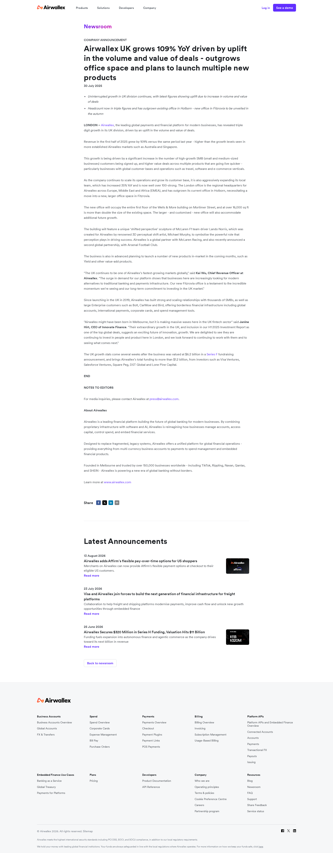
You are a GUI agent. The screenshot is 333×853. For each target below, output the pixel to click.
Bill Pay (94, 740)
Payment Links (151, 740)
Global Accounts (47, 728)
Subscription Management (210, 734)
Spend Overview (100, 722)
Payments (253, 744)
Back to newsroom (100, 663)
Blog (250, 781)
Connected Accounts (260, 732)
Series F (212, 354)
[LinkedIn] (294, 831)
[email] (117, 502)
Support (252, 799)
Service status (255, 811)
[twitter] (104, 502)
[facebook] (98, 502)
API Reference (151, 787)
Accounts (253, 738)
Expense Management (103, 734)
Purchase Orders (100, 746)
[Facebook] (282, 831)
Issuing (251, 762)
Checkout (148, 728)
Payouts (252, 756)
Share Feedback (257, 805)
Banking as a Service (49, 781)
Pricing (94, 781)
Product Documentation (156, 781)
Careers (199, 805)
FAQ (250, 793)
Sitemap (88, 831)
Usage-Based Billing (207, 740)
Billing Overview (204, 722)
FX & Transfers (46, 734)
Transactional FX (257, 750)
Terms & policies (204, 793)
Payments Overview (154, 722)
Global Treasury (46, 787)
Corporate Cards (100, 728)
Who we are (202, 781)
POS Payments (151, 746)
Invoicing (200, 728)
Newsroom (254, 787)
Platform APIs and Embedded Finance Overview (270, 724)
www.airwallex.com (117, 482)
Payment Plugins (152, 734)
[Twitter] (288, 831)
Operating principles (207, 787)
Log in (266, 8)
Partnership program (207, 811)
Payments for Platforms (51, 793)
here (261, 846)
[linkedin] (110, 502)
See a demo (284, 8)
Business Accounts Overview (54, 722)
